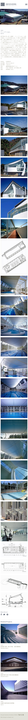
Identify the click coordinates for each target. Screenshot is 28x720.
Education (3, 648)
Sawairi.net (10, 717)
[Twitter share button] (4, 615)
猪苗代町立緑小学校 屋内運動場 (9, 675)
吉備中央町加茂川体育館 (7, 703)
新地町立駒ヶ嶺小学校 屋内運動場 (10, 646)
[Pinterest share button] (7, 615)
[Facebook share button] (1, 615)
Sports (6, 648)
